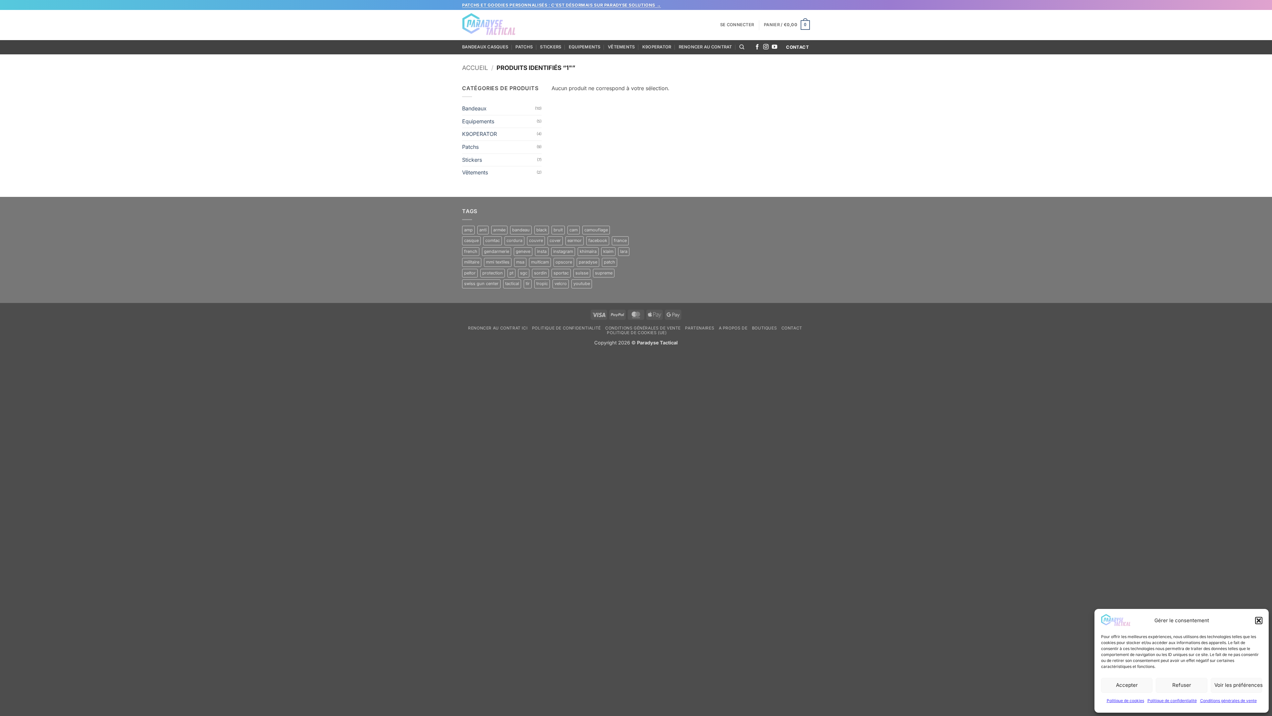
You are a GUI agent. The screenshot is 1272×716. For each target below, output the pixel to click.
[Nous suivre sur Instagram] (765, 47)
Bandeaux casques (485, 46)
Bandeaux (474, 108)
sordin (540, 272)
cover (555, 240)
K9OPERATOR (656, 46)
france (620, 240)
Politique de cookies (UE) (636, 332)
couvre (536, 240)
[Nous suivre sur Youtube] (774, 47)
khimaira (588, 251)
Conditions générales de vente (1228, 700)
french (470, 251)
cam (573, 229)
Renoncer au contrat (705, 46)
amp (468, 229)
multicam (540, 262)
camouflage (596, 229)
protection (492, 272)
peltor (470, 272)
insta (542, 251)
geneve (523, 251)
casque (471, 240)
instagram (563, 251)
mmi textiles (497, 262)
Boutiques (764, 328)
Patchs (524, 46)
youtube (581, 283)
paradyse (588, 262)
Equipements (585, 46)
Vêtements (621, 46)
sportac (561, 272)
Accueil (475, 67)
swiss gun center (481, 283)
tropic (542, 283)
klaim (608, 251)
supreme (603, 272)
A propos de (733, 328)
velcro (561, 283)
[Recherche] (741, 47)
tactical (512, 283)
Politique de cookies (1125, 700)
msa (520, 262)
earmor (574, 240)
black (541, 229)
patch (609, 262)
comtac (492, 240)
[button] (1258, 620)
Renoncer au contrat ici (497, 328)
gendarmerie (496, 251)
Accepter (1127, 685)
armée (499, 229)
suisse (581, 272)
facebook (597, 240)
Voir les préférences (1238, 685)
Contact (791, 328)
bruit (558, 229)
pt (511, 272)
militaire (471, 262)
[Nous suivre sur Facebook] (757, 47)
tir (528, 283)
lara (623, 251)
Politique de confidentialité (1172, 700)
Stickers (550, 46)
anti (483, 229)
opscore (564, 262)
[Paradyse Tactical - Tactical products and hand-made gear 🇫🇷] (489, 25)
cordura (514, 240)
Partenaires (699, 328)
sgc (523, 272)
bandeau (521, 229)
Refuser (1181, 685)
